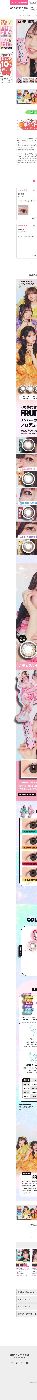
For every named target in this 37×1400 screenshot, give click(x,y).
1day (33, 10)
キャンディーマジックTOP (23, 15)
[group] (23, 1262)
